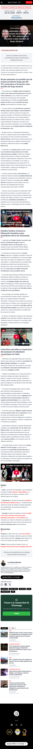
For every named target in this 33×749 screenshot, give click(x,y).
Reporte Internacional (16, 28)
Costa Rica (4, 589)
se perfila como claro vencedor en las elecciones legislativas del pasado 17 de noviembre (16, 515)
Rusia (29, 589)
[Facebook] (12, 725)
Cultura (26, 7)
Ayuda (16, 720)
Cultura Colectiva (14, 644)
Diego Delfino (12, 640)
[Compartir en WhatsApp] (2, 584)
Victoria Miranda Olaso (14, 653)
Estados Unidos (13, 589)
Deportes (20, 7)
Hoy (10, 630)
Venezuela (22, 589)
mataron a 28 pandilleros (20, 492)
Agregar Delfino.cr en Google (11, 577)
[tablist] (16, 628)
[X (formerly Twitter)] (16, 725)
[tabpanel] (16, 662)
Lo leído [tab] (11, 628)
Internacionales (5, 591)
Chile (13, 591)
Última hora (5, 7)
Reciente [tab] (4, 628)
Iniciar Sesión (29, 2)
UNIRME (16, 613)
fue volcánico (26, 534)
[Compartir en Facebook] (5, 584)
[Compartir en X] (9, 584)
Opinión (13, 7)
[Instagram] (21, 725)
